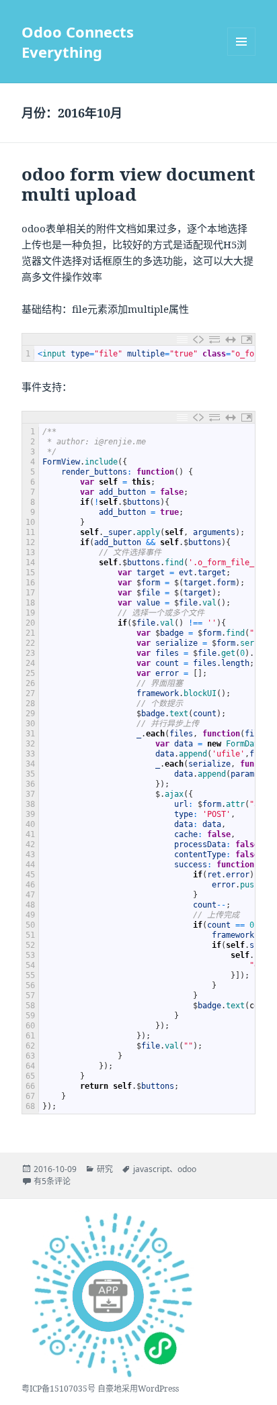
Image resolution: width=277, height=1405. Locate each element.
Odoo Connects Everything (78, 41)
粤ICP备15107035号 (58, 1388)
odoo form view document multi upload (138, 184)
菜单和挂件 (241, 42)
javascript (151, 1169)
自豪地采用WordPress (138, 1388)
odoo (186, 1169)
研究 (105, 1169)
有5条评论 (52, 1181)
